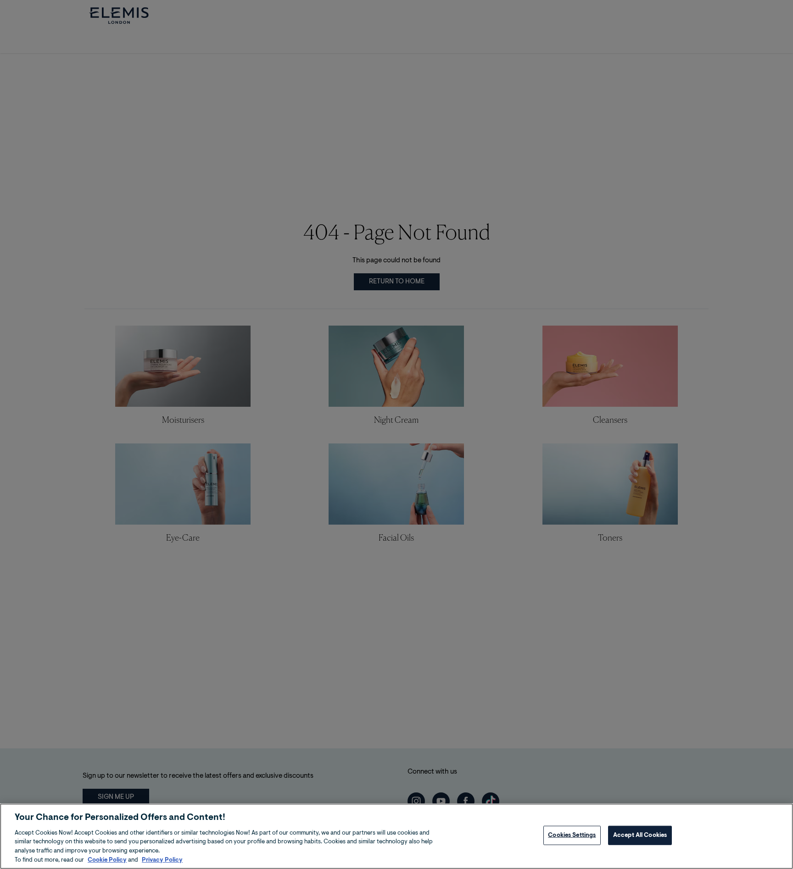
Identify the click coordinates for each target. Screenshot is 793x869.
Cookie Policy (107, 860)
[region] (396, 836)
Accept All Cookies (640, 835)
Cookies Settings (572, 835)
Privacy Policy (162, 860)
